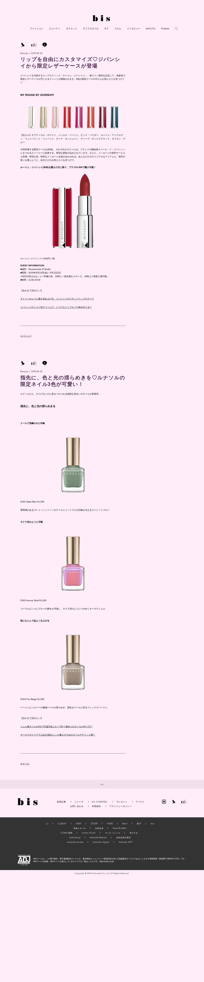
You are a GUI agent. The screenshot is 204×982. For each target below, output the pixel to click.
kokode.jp (75, 837)
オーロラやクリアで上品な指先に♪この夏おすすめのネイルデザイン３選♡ (57, 735)
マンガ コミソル (112, 833)
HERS (110, 824)
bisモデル (151, 28)
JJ (47, 824)
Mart (124, 824)
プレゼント (121, 802)
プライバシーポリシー (120, 806)
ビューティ (54, 28)
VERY (78, 824)
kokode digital (101, 842)
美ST (139, 824)
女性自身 (99, 828)
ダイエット (71, 28)
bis (152, 824)
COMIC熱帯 (66, 833)
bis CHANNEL (100, 802)
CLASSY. (62, 824)
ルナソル (24, 763)
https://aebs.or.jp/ (106, 861)
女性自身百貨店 (123, 837)
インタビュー (133, 28)
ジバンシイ (26, 336)
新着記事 (61, 802)
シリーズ (78, 802)
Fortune (165, 28)
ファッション (36, 28)
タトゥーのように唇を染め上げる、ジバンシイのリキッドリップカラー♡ (57, 298)
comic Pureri (89, 833)
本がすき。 (135, 833)
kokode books (75, 842)
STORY (94, 824)
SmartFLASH (120, 828)
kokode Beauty (98, 837)
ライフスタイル (90, 28)
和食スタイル (79, 828)
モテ (106, 28)
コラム (117, 28)
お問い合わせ (77, 806)
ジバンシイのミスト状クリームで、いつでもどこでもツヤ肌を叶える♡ (56, 307)
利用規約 (96, 806)
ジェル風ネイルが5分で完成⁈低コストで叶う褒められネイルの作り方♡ (56, 726)
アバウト (140, 802)
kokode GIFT (126, 842)
